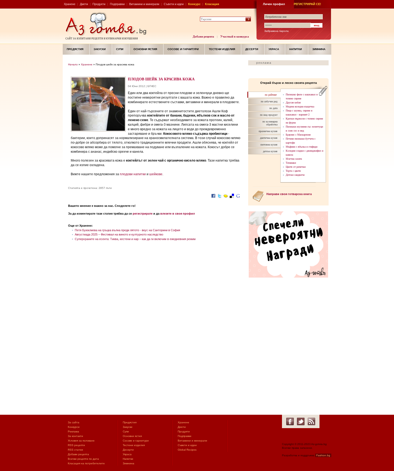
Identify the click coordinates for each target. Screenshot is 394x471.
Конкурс (194, 4)
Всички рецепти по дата (83, 458)
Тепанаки (291, 162)
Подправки (117, 4)
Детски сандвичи (295, 174)
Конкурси (74, 426)
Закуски (100, 49)
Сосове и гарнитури (183, 49)
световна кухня (268, 144)
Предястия (75, 49)
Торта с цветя (293, 170)
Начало (73, 64)
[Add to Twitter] (219, 198)
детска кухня (270, 151)
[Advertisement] (155, 285)
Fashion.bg (323, 455)
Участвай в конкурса (234, 36)
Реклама (73, 431)
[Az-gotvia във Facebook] (290, 421)
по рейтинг (271, 94)
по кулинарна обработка (269, 123)
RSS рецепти (76, 445)
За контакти (75, 436)
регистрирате (143, 213)
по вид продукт (268, 114)
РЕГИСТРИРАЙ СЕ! (307, 4)
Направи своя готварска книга (289, 194)
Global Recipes (187, 449)
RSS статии (75, 449)
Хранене (69, 4)
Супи (119, 49)
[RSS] (311, 421)
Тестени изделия (222, 49)
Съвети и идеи (174, 4)
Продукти (98, 4)
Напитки (295, 49)
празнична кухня (268, 131)
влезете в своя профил (177, 213)
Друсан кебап (293, 102)
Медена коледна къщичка (300, 106)
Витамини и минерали (144, 4)
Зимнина (318, 49)
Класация (212, 4)
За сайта (73, 422)
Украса (274, 49)
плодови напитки (133, 174)
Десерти (251, 49)
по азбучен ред (269, 101)
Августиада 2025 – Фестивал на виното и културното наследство (119, 234)
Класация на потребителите (86, 463)
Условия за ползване (81, 440)
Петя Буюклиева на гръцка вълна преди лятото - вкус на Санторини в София (127, 230)
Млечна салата (294, 158)
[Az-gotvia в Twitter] (301, 421)
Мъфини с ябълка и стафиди (301, 146)
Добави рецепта (203, 36)
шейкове (155, 174)
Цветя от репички (296, 166)
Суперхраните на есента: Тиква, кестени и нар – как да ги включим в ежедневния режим (135, 239)
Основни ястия (145, 49)
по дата (273, 108)
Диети (84, 4)
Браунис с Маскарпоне (298, 134)
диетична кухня (268, 137)
